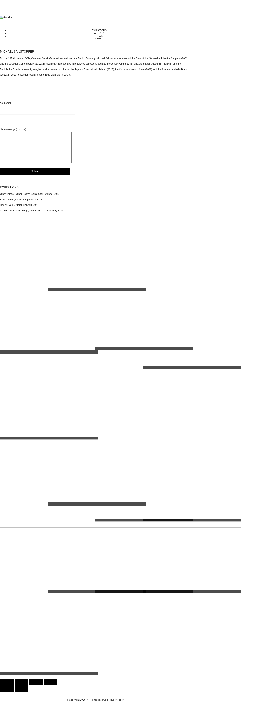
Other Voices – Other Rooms (15, 194)
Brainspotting (7, 199)
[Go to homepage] (7, 17)
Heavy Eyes (6, 205)
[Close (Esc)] (7, 682)
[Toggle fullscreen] (36, 682)
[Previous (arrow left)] (7, 688)
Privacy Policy (116, 700)
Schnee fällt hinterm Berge (14, 210)
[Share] (21, 682)
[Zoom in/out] (50, 682)
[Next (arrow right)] (21, 688)
